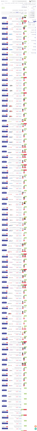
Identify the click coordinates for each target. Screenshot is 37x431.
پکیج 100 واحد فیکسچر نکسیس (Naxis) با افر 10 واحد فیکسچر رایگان (14, 149)
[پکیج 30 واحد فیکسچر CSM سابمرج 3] (24, 422)
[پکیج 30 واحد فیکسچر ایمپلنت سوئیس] (24, 27)
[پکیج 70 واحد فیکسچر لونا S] (24, 74)
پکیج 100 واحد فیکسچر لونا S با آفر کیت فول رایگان (17, 21)
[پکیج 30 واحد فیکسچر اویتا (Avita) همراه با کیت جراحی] (24, 307)
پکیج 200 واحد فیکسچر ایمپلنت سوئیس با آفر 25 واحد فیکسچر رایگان (15, 280)
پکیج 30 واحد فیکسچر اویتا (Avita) (17, 295)
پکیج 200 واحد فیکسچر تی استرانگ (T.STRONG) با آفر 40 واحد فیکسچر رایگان (16, 285)
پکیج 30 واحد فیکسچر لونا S (19, 36)
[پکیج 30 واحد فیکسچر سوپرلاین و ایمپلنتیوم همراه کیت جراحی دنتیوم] (24, 58)
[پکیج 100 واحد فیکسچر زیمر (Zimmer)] (24, 171)
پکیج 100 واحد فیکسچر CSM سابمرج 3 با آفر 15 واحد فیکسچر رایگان (16, 410)
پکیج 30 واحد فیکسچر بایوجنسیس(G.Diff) (17, 31)
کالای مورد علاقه (32, 32)
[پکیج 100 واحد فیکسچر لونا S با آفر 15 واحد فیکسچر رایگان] (24, 156)
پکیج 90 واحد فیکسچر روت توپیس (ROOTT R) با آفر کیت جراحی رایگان (15, 243)
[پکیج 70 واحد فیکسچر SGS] (24, 208)
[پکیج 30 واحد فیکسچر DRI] (24, 115)
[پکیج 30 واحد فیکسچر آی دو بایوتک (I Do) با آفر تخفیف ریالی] (24, 359)
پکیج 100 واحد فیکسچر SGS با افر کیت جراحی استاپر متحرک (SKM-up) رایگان (14, 202)
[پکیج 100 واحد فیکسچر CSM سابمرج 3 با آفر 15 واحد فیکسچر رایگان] (24, 411)
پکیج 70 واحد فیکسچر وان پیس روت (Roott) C (16, 321)
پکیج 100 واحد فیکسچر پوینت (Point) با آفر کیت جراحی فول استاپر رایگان (14, 388)
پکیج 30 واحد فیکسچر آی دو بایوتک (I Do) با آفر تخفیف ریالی (15, 357)
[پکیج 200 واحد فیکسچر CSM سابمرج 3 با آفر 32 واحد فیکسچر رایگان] (24, 417)
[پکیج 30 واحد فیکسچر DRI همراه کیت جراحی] (24, 110)
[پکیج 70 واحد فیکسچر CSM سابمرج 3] (24, 427)
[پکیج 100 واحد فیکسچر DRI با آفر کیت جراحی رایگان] (24, 312)
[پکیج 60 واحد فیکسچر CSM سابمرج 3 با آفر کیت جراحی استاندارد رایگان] (24, 406)
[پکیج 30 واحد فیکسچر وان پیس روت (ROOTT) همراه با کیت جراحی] (24, 338)
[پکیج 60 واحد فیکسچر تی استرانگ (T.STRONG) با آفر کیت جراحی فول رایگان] (24, 271)
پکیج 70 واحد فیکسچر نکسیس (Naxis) (18, 134)
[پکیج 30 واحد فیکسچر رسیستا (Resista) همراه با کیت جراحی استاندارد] (24, 229)
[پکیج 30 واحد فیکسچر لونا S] (24, 38)
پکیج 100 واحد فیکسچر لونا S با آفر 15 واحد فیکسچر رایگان (16, 154)
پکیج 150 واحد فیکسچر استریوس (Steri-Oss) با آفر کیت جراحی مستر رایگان (15, 352)
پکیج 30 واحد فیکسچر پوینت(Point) (17, 383)
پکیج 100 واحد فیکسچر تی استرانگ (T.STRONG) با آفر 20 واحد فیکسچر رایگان (15, 254)
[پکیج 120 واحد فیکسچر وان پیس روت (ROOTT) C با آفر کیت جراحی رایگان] (24, 333)
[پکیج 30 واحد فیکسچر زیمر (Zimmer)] (24, 79)
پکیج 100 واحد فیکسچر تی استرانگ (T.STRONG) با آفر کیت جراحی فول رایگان (16, 342)
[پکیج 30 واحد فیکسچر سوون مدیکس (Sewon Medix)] (24, 187)
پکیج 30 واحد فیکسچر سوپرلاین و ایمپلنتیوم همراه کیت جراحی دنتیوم (15, 57)
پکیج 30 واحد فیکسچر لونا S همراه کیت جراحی (17, 41)
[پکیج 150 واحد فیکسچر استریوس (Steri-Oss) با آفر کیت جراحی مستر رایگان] (24, 354)
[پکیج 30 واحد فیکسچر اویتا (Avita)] (24, 297)
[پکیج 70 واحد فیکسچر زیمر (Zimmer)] (24, 94)
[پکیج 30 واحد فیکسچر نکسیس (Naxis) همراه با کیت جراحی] (24, 130)
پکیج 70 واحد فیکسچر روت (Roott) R (18, 196)
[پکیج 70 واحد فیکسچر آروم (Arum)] (24, 369)
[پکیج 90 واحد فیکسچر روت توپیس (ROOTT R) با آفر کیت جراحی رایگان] (24, 244)
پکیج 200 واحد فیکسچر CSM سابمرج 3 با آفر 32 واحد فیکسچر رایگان (16, 415)
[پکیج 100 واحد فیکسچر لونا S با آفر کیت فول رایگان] (24, 22)
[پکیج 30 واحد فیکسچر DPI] (24, 89)
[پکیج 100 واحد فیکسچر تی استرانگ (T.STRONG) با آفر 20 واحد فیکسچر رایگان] (24, 255)
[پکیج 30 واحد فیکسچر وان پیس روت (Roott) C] (24, 317)
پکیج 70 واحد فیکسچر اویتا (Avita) (17, 290)
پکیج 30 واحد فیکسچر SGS (19, 212)
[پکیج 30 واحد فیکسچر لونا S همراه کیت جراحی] (24, 43)
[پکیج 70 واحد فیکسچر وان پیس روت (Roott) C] (24, 322)
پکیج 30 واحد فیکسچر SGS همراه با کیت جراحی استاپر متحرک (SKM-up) (15, 217)
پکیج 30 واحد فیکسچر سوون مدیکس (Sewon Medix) (16, 185)
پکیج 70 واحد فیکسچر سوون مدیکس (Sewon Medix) (16, 180)
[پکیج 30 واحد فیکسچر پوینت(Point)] (24, 384)
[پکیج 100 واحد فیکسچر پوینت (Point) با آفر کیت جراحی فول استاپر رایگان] (24, 390)
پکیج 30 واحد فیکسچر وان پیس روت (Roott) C (16, 316)
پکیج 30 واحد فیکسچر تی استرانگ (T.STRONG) (17, 264)
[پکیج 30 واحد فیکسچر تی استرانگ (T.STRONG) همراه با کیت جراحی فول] (24, 348)
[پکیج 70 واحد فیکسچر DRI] (24, 105)
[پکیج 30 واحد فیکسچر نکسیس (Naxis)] (24, 141)
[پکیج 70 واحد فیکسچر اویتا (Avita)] (24, 292)
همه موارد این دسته (32, 12)
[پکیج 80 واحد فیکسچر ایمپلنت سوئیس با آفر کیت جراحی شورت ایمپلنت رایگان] (24, 193)
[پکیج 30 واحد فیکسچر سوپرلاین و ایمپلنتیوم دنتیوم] (24, 53)
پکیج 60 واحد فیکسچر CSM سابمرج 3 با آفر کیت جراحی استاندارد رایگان (14, 404)
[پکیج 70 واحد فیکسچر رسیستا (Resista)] (24, 239)
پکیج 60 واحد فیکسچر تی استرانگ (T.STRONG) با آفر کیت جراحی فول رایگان (15, 270)
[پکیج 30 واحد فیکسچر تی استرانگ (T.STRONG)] (24, 266)
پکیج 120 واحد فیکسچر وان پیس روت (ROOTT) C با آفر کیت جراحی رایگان (14, 332)
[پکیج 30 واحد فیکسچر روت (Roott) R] (24, 99)
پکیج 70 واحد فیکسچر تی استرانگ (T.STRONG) (17, 259)
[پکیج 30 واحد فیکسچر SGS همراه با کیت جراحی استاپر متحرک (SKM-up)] (24, 219)
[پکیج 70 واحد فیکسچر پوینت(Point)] (24, 379)
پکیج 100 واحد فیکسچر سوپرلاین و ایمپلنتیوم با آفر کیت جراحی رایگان (14, 118)
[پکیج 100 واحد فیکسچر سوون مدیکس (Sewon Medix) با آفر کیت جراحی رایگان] (24, 161)
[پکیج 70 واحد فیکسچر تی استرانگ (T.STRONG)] (24, 261)
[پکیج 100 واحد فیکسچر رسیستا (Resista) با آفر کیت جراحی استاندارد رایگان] (24, 224)
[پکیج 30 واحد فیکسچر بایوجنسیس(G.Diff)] (24, 33)
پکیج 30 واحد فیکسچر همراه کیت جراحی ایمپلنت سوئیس (15, 62)
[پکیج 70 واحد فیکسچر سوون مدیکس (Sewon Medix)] (24, 182)
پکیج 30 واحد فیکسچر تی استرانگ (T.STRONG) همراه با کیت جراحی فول (15, 347)
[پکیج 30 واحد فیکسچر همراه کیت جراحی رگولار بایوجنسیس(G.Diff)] (24, 48)
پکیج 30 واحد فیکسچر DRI (18, 113)
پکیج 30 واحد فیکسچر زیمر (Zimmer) (18, 77)
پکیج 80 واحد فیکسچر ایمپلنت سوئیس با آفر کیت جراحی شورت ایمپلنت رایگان (15, 191)
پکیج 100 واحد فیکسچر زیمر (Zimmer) (18, 170)
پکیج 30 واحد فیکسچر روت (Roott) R (18, 98)
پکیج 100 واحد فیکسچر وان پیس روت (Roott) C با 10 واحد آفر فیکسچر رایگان (15, 326)
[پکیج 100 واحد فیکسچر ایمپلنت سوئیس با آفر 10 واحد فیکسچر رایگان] (24, 146)
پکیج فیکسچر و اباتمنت (32, 17)
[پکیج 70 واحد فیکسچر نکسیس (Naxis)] (24, 135)
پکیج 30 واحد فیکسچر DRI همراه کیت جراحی (17, 108)
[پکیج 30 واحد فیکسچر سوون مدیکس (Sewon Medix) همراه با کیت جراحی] (24, 177)
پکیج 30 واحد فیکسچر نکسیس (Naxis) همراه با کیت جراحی (15, 129)
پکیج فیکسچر (33, 13)
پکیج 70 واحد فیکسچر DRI (18, 103)
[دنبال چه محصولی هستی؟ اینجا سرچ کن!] (13, 1)
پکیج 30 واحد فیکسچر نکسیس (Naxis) (18, 139)
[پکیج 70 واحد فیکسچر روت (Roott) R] (24, 198)
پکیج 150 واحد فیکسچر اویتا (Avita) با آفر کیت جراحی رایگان (15, 300)
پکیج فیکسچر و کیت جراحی (32, 15)
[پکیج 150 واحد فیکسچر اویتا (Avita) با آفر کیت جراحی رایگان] (24, 302)
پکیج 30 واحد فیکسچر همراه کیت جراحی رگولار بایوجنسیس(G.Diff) (17, 47)
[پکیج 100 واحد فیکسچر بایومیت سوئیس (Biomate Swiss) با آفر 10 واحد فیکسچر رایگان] (24, 250)
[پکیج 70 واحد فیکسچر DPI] (24, 84)
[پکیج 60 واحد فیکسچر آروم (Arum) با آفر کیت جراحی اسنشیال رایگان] (24, 400)
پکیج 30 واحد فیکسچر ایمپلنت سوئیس (18, 26)
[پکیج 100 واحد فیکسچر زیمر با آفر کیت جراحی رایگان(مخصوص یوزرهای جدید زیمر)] (24, 125)
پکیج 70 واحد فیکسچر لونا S (19, 72)
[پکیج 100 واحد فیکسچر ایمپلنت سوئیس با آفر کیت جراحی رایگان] (24, 17)
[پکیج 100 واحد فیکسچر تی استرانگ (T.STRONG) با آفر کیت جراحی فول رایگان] (24, 343)
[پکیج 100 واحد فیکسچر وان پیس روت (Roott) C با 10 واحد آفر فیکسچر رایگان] (24, 328)
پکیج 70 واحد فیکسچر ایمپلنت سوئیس (17, 67)
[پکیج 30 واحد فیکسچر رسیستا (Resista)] (24, 234)
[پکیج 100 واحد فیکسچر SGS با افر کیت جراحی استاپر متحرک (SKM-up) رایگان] (24, 203)
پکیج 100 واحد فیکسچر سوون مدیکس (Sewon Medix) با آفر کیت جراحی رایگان (14, 160)
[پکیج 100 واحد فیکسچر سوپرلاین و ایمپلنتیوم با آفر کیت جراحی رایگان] (24, 120)
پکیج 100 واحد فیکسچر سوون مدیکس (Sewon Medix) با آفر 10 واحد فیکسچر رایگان (15, 165)
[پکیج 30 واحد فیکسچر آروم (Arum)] (24, 374)
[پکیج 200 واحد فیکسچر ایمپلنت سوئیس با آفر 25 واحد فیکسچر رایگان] (24, 281)
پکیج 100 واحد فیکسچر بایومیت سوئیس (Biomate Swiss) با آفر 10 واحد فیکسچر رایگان (14, 248)
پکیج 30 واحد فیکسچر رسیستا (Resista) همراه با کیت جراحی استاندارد (16, 228)
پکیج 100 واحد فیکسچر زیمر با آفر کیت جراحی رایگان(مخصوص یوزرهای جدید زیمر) (16, 124)
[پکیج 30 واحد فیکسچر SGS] (24, 213)
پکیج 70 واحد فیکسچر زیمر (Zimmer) (18, 93)
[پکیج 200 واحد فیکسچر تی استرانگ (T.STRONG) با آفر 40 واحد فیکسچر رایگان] (24, 286)
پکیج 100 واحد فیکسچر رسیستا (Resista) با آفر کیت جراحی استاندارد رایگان (16, 223)
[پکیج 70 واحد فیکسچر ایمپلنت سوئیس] (24, 69)
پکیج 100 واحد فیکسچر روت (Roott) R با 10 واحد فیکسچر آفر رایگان (14, 362)
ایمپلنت (33, 9)
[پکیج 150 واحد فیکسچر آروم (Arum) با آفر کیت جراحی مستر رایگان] (24, 395)
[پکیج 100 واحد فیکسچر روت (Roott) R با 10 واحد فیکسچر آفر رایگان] (24, 364)
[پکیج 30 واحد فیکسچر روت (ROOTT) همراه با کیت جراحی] (24, 276)
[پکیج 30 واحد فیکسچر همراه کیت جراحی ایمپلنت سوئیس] (24, 64)
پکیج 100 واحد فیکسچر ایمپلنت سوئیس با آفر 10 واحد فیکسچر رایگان (14, 144)
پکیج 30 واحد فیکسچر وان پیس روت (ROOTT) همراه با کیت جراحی (15, 337)
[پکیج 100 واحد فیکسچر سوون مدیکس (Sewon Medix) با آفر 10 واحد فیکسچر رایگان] (24, 166)
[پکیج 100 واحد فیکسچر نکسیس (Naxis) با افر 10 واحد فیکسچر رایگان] (24, 151)
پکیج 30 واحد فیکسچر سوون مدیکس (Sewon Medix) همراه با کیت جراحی (15, 175)
